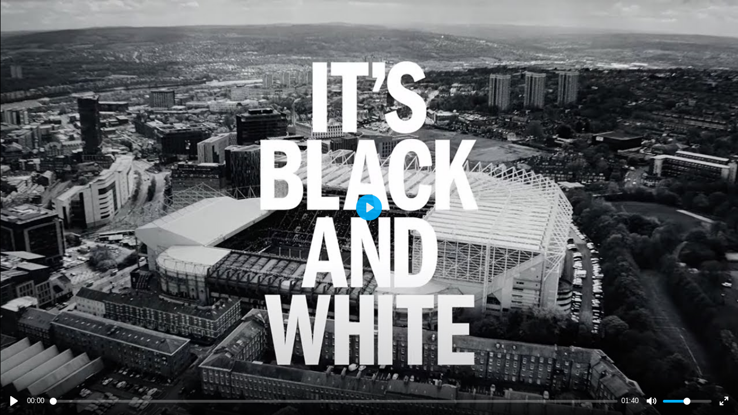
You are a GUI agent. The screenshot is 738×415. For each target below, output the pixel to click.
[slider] (334, 401)
